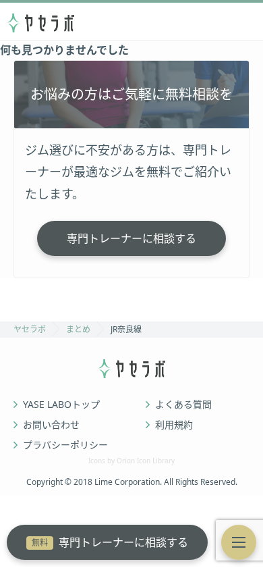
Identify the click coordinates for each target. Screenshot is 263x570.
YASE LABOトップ (61, 404)
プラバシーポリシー (65, 445)
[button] (238, 542)
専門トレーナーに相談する (110, 542)
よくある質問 (183, 404)
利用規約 (174, 425)
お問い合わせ (51, 425)
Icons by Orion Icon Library (131, 460)
